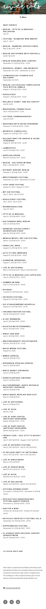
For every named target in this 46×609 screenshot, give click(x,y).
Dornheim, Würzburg (14, 260)
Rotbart (7, 290)
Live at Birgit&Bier (13, 460)
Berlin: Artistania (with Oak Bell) (21, 53)
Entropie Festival (13, 297)
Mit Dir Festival (11, 192)
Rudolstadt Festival (14, 199)
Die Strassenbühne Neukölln (19, 304)
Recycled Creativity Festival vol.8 (22, 518)
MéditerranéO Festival (15, 177)
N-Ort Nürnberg (12, 319)
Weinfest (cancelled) (15, 131)
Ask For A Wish (11, 508)
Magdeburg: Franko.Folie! (17, 109)
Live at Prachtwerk (13, 467)
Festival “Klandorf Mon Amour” (20, 39)
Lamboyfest (9, 148)
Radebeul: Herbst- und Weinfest (21, 68)
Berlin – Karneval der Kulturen (20, 46)
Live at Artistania (13, 268)
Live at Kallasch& (13, 482)
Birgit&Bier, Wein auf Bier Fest (20, 395)
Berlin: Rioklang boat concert (20, 61)
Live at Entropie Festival (17, 445)
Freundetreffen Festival (17, 312)
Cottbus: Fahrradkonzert (17, 116)
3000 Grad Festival (13, 185)
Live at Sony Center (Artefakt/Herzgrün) (15, 427)
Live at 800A (9, 409)
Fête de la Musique (13, 214)
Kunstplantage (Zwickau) (17, 378)
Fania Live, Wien (11, 245)
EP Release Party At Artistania (20, 452)
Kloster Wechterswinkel (17, 326)
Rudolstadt (9, 94)
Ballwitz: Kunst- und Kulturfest (21, 102)
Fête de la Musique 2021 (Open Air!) (22, 275)
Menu (24, 17)
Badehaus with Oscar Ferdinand (20, 124)
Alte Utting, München (15, 253)
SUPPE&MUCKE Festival (15, 526)
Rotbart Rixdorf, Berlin (16, 170)
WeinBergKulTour (12, 207)
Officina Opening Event (16, 489)
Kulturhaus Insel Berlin (16, 221)
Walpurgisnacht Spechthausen (20, 341)
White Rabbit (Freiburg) (16, 370)
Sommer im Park (11, 282)
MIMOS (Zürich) (11, 356)
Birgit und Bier (11, 334)
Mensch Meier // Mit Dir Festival (20, 238)
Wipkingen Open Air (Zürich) (18, 363)
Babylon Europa (11, 155)
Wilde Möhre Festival (15, 348)
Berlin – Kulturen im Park (17, 163)
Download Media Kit (12, 588)
